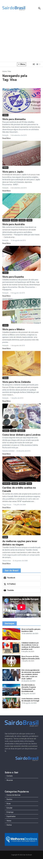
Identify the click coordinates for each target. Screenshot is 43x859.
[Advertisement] (21, 38)
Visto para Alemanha (14, 119)
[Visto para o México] (21, 310)
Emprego (10, 812)
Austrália (6, 220)
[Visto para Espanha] (21, 258)
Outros (9, 825)
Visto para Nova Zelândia (16, 382)
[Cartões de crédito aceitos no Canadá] (21, 469)
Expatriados (11, 816)
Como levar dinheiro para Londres (21, 434)
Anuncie (10, 780)
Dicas (29, 483)
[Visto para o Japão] (21, 153)
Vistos (5, 115)
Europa (13, 431)
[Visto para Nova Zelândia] (21, 363)
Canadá (14, 483)
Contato (10, 776)
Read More (6, 138)
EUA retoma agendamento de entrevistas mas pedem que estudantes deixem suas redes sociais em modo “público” (31, 674)
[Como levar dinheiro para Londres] (21, 416)
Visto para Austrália (13, 224)
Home (4, 71)
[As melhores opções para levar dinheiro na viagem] (21, 522)
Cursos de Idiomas (13, 795)
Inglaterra (21, 431)
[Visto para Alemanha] (21, 100)
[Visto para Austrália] (21, 205)
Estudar (9, 808)
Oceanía (22, 220)
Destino (14, 220)
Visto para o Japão (13, 171)
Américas (6, 483)
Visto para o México (13, 329)
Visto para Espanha (13, 276)
